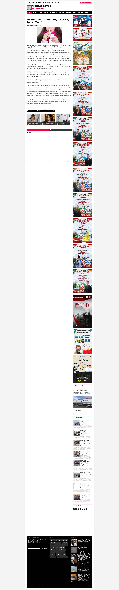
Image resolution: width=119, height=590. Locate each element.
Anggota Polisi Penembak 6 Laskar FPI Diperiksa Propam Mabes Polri (84, 575)
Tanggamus (64, 556)
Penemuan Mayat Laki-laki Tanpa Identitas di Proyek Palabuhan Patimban (84, 566)
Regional (46, 12)
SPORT (57, 545)
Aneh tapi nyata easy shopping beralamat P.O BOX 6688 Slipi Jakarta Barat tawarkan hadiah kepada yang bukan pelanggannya (83, 550)
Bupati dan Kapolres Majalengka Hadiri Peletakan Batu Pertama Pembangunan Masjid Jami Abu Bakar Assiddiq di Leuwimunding (86, 443)
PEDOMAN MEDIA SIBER (55, 2)
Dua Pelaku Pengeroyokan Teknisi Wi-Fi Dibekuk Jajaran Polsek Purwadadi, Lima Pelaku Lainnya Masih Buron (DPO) (86, 485)
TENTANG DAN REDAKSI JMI (32, 2)
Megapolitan (53, 556)
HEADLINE (65, 542)
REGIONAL (62, 547)
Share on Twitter (41, 110)
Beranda (50, 161)
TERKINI (52, 545)
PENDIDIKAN (64, 545)
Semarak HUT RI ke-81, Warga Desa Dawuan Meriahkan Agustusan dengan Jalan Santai (85, 453)
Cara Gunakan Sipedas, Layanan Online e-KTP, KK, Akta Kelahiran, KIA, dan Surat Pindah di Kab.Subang (84, 558)
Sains (59, 556)
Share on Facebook (32, 110)
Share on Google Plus (51, 110)
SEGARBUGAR (38, 25)
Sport (86, 12)
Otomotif (63, 554)
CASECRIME (53, 542)
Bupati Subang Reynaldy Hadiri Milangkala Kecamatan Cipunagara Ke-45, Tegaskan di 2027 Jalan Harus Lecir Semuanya (85, 432)
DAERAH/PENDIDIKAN (55, 552)
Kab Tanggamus (53, 12)
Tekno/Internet (61, 549)
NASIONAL (58, 540)
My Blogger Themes (86, 585)
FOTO (58, 554)
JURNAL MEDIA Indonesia (40, 585)
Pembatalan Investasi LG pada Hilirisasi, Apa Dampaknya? (81, 389)
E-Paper (48, 2)
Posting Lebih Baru (29, 161)
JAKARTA (65, 540)
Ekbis (74, 12)
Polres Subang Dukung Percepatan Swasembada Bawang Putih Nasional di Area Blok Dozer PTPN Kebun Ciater (85, 474)
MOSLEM (52, 554)
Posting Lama (69, 161)
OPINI (63, 552)
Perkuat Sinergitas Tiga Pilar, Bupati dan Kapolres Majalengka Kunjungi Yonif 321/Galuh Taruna (85, 496)
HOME (29, 12)
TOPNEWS (39, 2)
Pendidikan (68, 12)
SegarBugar (80, 12)
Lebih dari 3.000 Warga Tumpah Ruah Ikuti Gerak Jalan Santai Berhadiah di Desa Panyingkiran (85, 422)
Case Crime (61, 12)
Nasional (35, 12)
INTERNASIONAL (54, 547)
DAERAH (52, 540)
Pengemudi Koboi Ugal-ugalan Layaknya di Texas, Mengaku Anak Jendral (84, 540)
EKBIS (59, 542)
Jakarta (40, 12)
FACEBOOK (44, 2)
